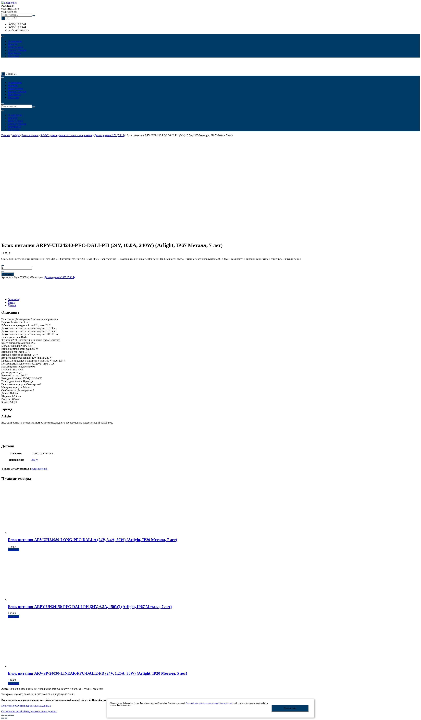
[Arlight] (12, 288)
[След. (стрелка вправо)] (6, 718)
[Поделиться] (6, 715)
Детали (12, 305)
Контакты (13, 56)
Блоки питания (30, 135)
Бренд (11, 302)
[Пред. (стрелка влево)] (2, 718)
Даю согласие (290, 708)
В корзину (7, 274)
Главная (5, 135)
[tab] (214, 299)
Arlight (16, 135)
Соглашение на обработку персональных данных (29, 711)
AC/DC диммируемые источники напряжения (66, 135)
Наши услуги (15, 47)
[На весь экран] (9, 715)
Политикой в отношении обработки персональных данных (209, 703)
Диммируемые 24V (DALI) (109, 135)
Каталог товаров (17, 50)
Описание (13, 299)
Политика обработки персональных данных (26, 705)
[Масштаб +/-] (12, 715)
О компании (15, 41)
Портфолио (14, 53)
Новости (13, 44)
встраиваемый (39, 468)
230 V (34, 459)
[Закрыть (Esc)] (2, 715)
